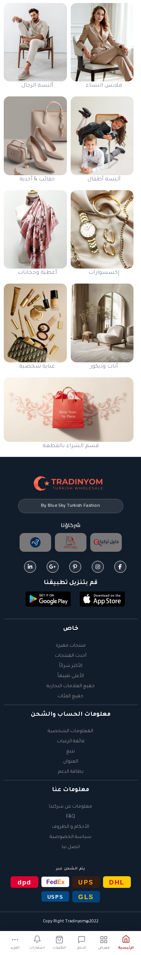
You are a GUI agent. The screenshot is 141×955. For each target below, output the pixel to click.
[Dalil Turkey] (106, 542)
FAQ (70, 817)
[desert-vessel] (35, 542)
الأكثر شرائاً (70, 666)
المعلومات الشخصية (70, 731)
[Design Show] (70, 542)
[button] (102, 600)
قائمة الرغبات (71, 741)
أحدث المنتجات (70, 656)
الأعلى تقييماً (71, 676)
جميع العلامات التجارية (71, 686)
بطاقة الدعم (70, 772)
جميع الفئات (70, 696)
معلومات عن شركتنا (70, 806)
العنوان (70, 761)
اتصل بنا (71, 847)
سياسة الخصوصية (70, 837)
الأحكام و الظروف (70, 827)
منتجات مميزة (71, 646)
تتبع (70, 751)
